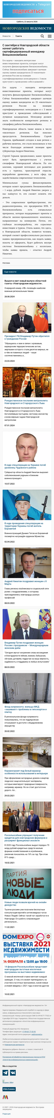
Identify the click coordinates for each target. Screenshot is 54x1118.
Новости (6, 36)
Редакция (7, 1114)
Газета (19, 36)
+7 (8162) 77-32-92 (29, 1032)
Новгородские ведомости (14, 1045)
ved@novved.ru (36, 1034)
